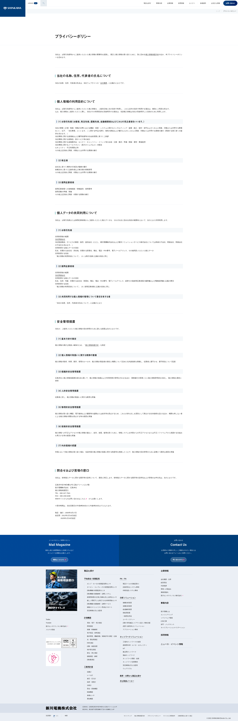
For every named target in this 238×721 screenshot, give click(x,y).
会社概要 (103, 83)
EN (57, 716)
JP (54, 716)
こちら (82, 499)
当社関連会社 (60, 239)
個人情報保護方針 (152, 54)
